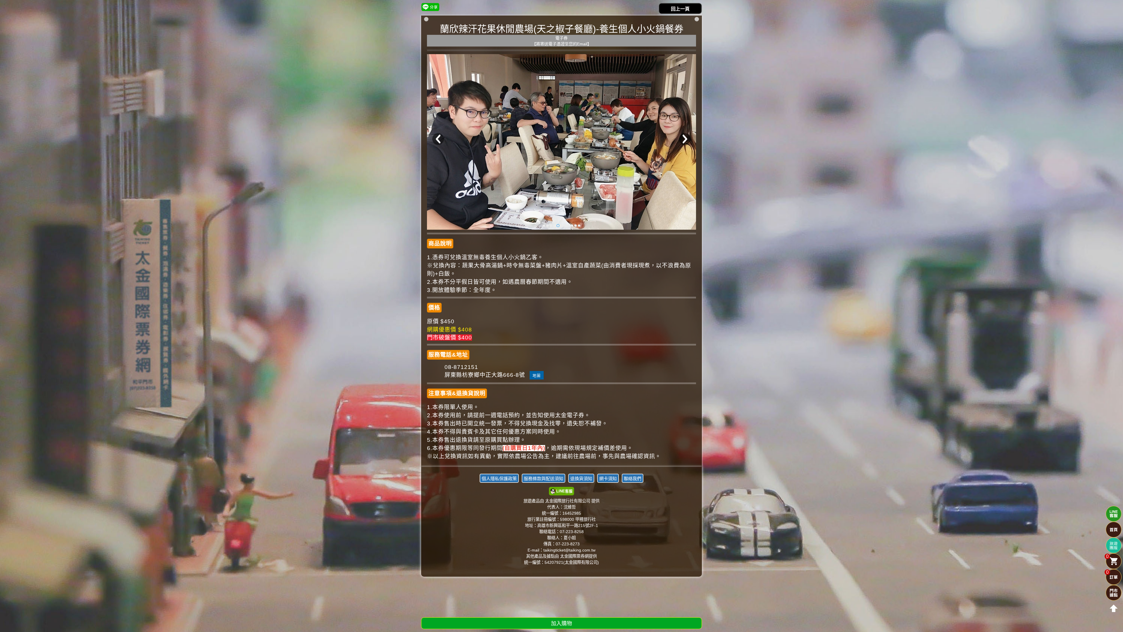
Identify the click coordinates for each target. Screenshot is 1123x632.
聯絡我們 (632, 478)
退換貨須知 (581, 478)
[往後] (685, 139)
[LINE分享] (430, 7)
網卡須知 (608, 478)
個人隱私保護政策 (499, 478)
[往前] (438, 139)
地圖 (537, 375)
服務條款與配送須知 (543, 478)
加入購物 (561, 623)
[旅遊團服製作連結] (1114, 545)
